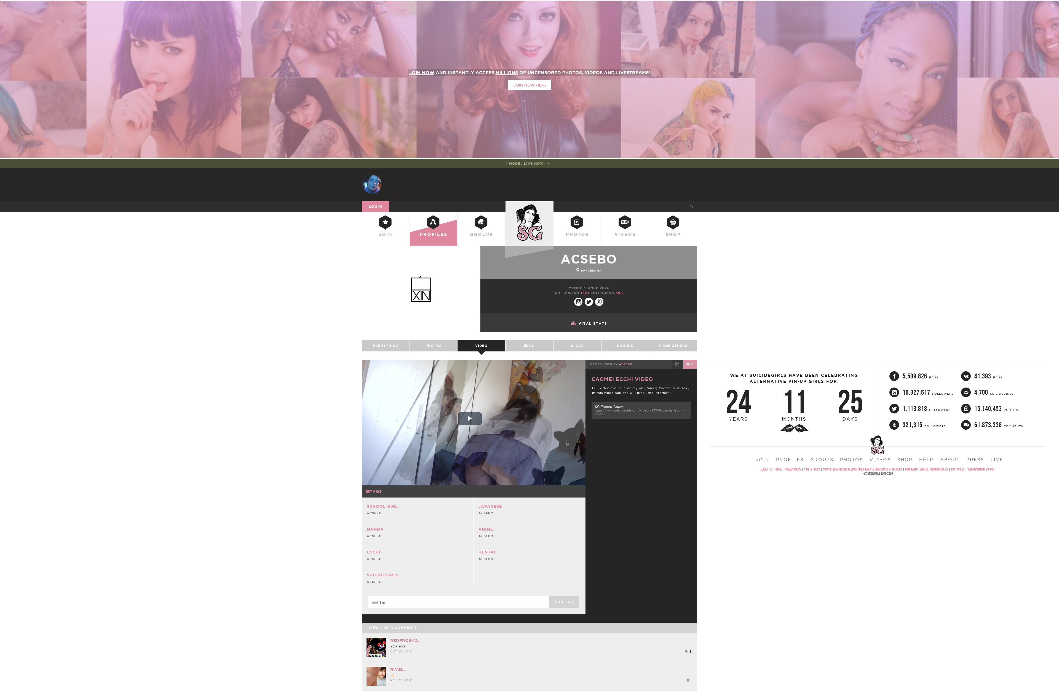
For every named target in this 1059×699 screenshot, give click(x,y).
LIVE (997, 459)
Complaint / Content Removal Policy (926, 469)
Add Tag (564, 602)
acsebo (589, 259)
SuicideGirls (529, 206)
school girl (382, 506)
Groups (481, 234)
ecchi (374, 552)
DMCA (778, 469)
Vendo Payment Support (981, 469)
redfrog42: (404, 640)
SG (531, 346)
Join (385, 234)
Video (481, 346)
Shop (673, 234)
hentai (487, 552)
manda (375, 529)
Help (926, 459)
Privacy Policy (793, 469)
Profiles (433, 234)
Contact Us (957, 469)
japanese (490, 506)
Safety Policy (812, 469)
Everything (385, 346)
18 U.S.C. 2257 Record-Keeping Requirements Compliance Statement (862, 469)
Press (975, 459)
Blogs (577, 346)
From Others (673, 346)
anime (485, 529)
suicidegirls (383, 575)
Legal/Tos (766, 469)
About (950, 459)
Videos (625, 234)
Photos (577, 234)
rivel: (397, 669)
